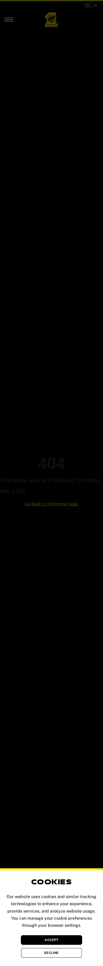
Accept (51, 940)
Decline (51, 953)
